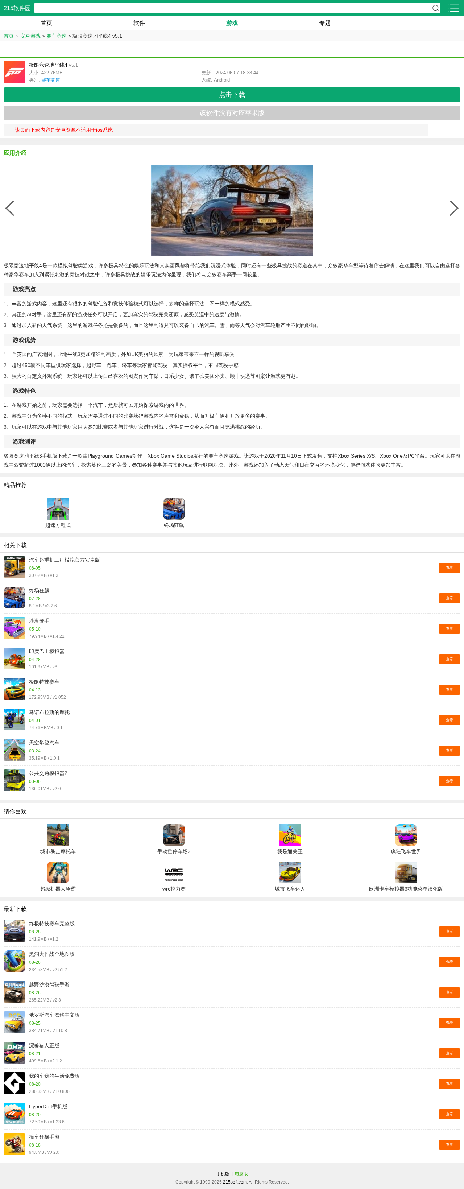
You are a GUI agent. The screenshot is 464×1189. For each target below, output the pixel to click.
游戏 (232, 23)
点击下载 (232, 94)
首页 (46, 23)
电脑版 (241, 1173)
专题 (325, 23)
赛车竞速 (56, 36)
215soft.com (235, 1182)
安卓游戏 (30, 36)
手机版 (222, 1173)
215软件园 (17, 8)
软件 (139, 23)
